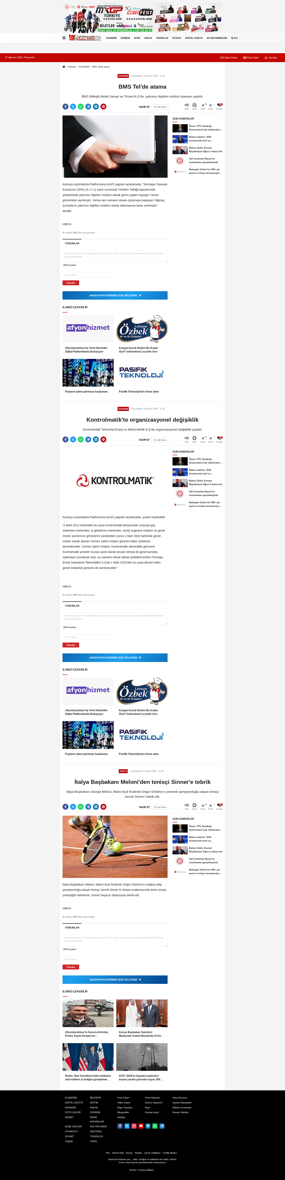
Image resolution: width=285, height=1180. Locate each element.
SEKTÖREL (96, 1131)
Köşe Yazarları (125, 1107)
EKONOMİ (111, 38)
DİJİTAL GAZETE (194, 38)
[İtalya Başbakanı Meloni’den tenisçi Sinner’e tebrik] (115, 846)
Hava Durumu (180, 1097)
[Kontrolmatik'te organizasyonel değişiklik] (115, 479)
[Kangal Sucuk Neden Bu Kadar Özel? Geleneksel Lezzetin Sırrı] (141, 329)
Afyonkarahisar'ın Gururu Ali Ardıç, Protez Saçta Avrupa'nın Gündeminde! (87, 1034)
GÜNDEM (125, 38)
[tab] (72, 243)
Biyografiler (123, 1112)
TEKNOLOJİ (162, 38)
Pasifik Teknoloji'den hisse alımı (139, 391)
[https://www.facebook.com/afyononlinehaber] (119, 1126)
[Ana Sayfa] (64, 67)
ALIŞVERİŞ (71, 1097)
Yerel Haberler (152, 1097)
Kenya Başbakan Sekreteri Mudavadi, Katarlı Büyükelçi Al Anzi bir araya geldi (141, 1034)
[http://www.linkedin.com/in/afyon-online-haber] (147, 1126)
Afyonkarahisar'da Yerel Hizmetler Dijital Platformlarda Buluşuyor (86, 350)
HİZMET (69, 1117)
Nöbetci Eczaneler (182, 1107)
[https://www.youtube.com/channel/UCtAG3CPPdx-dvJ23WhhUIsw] (141, 1126)
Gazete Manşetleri (182, 1102)
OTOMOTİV (71, 1131)
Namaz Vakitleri (181, 1112)
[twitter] (73, 107)
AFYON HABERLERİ (217, 38)
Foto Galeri (252, 57)
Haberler (72, 67)
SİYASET (176, 38)
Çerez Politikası (152, 1153)
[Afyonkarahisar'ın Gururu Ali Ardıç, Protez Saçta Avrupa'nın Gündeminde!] (88, 1013)
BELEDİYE (95, 1097)
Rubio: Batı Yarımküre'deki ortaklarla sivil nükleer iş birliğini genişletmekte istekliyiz (88, 1078)
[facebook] (65, 107)
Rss (108, 1153)
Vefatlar (121, 1117)
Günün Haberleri (153, 1102)
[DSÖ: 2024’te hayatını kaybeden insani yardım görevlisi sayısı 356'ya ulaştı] (141, 1057)
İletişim (138, 1153)
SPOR (137, 38)
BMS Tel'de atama (101, 67)
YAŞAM (69, 1141)
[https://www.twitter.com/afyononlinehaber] (127, 1126)
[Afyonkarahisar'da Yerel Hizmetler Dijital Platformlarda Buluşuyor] (88, 329)
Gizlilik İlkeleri (170, 1153)
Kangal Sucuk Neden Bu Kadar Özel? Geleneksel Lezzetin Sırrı (138, 350)
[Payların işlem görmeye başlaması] (88, 373)
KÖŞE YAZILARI (73, 1126)
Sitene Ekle (118, 1153)
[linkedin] (96, 107)
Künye (129, 1153)
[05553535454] (154, 1126)
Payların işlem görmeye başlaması (86, 391)
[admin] (161, 1126)
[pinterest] (103, 107)
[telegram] (88, 107)
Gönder (71, 282)
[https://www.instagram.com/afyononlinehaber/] (133, 1126)
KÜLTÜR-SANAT (98, 1126)
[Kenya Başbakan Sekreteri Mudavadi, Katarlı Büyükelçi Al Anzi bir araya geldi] (141, 1013)
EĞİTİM (94, 1102)
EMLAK (94, 1107)
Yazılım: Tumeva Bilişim (141, 1170)
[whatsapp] (81, 107)
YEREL (93, 1141)
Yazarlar (272, 57)
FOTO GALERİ (73, 1112)
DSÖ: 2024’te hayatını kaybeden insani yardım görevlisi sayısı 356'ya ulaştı (141, 1078)
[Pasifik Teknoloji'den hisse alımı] (141, 373)
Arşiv (147, 1107)
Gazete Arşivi (152, 1112)
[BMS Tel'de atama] (115, 146)
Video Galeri (230, 57)
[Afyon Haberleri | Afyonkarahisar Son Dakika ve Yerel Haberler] (85, 38)
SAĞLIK (148, 38)
